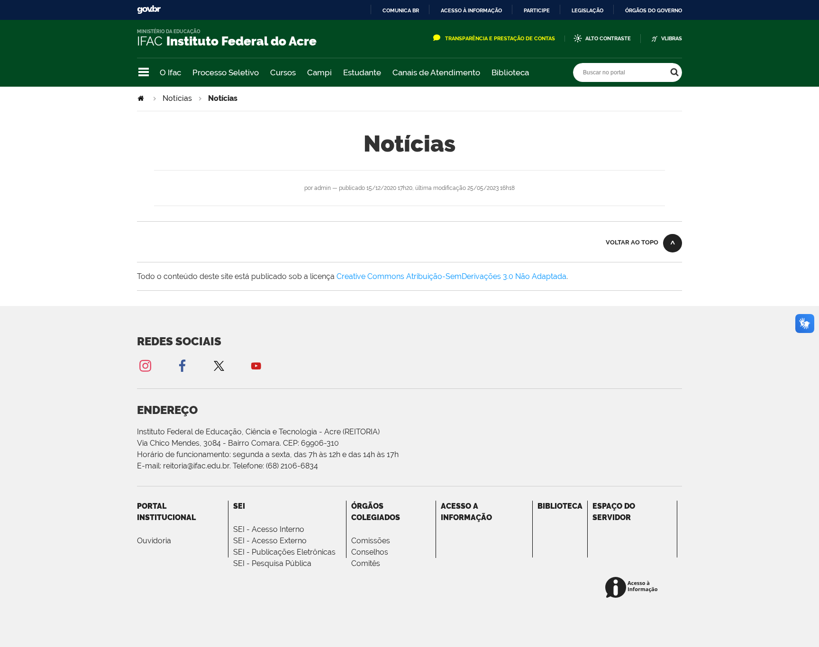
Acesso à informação (471, 10)
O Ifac (170, 72)
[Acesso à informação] (633, 588)
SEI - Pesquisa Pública (272, 563)
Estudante (362, 72)
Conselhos (369, 552)
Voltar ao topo (632, 242)
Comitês (365, 563)
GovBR (149, 9)
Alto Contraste (608, 39)
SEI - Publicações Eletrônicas (284, 552)
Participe (537, 10)
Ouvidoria (154, 540)
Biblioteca (510, 72)
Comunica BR (400, 10)
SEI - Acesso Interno (268, 529)
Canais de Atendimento (436, 72)
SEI (239, 506)
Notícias (177, 98)
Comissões (370, 540)
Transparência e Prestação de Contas (500, 39)
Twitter (219, 365)
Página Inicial (141, 98)
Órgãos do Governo (653, 10)
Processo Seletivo (225, 72)
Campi (319, 72)
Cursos (283, 72)
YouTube (256, 365)
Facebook (182, 365)
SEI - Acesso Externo (270, 540)
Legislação (587, 10)
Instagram (145, 365)
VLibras (671, 39)
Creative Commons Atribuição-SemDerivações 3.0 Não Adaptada (451, 276)
